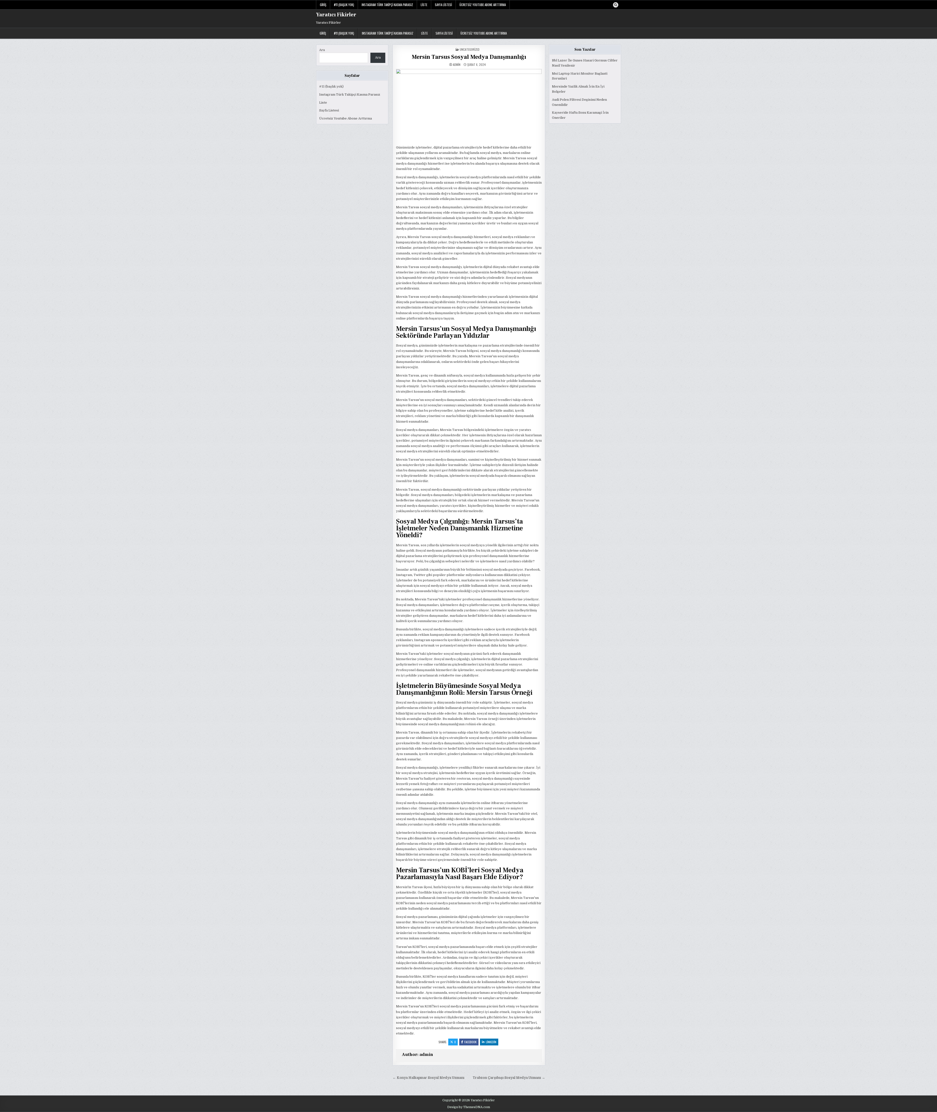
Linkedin (491, 1042)
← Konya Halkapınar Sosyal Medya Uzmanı (428, 1078)
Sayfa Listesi (443, 4)
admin (456, 64)
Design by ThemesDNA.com (468, 1107)
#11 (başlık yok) (344, 4)
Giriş (323, 4)
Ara (322, 50)
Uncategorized (469, 49)
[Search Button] (615, 5)
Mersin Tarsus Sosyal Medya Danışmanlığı (469, 57)
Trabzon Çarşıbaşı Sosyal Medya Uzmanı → (509, 1078)
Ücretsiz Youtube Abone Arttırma (482, 4)
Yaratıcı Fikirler (336, 14)
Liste (424, 4)
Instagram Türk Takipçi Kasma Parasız (387, 4)
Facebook (470, 1042)
